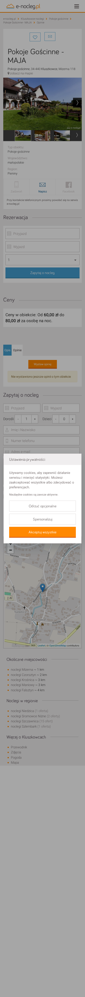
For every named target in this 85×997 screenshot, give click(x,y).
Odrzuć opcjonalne (42, 506)
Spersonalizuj (42, 519)
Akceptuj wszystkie (42, 532)
